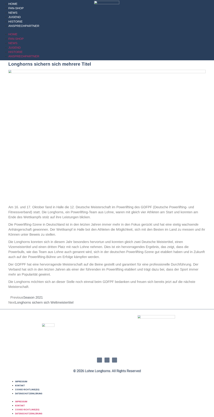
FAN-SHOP (16, 8)
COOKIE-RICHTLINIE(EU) (27, 389)
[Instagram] (198, 7)
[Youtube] (209, 7)
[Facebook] (203, 7)
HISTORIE (15, 21)
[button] (47, 30)
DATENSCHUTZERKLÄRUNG (28, 393)
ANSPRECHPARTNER (23, 26)
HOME (12, 4)
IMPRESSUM (21, 381)
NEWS (12, 12)
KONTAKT (20, 385)
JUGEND (14, 17)
